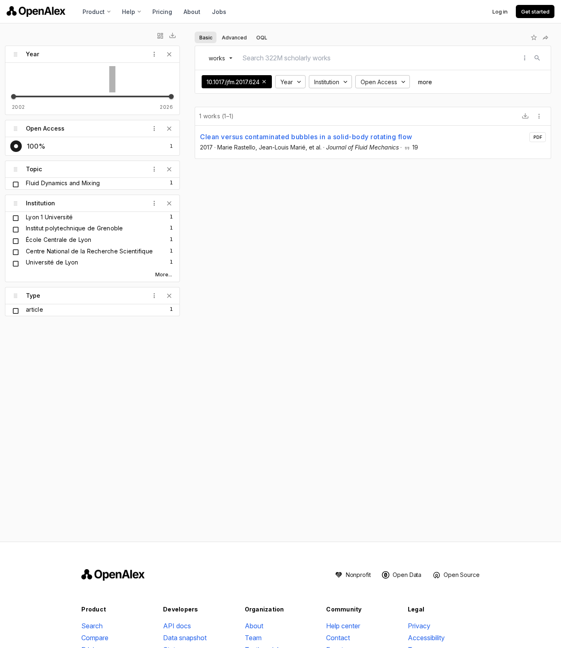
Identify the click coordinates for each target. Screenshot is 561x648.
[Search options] (525, 58)
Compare (94, 638)
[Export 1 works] (525, 116)
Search (92, 626)
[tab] (205, 37)
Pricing (162, 11)
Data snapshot (185, 638)
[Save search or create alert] (534, 37)
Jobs (219, 11)
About (192, 11)
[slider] (13, 96)
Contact (338, 638)
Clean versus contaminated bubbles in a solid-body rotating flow (306, 137)
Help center (343, 626)
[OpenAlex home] (36, 11)
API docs (177, 626)
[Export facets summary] (172, 35)
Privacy (419, 626)
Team (253, 638)
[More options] (539, 116)
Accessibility (426, 638)
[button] (264, 82)
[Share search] (545, 37)
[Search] (537, 58)
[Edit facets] (160, 35)
